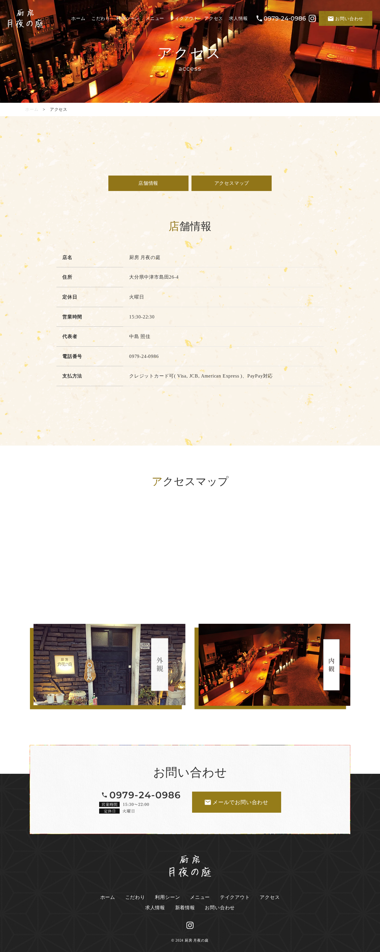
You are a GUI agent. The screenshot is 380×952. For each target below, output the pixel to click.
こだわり (135, 897)
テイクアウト (235, 897)
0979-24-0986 (285, 18)
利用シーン (167, 897)
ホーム (31, 109)
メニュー (200, 897)
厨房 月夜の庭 (197, 940)
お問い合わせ (220, 907)
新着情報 (185, 907)
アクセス (270, 897)
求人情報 (155, 907)
